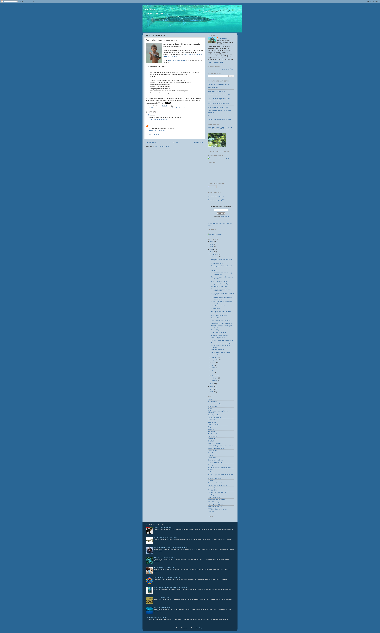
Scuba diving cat (216, 330)
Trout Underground (214, 497)
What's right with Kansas (219, 315)
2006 (212, 392)
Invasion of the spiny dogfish (163, 527)
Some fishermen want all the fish (218, 107)
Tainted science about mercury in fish (219, 119)
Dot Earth (211, 429)
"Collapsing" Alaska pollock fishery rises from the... (221, 298)
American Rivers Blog (214, 404)
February (215, 378)
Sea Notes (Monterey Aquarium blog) (219, 467)
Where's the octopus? (218, 306)
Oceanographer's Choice (215, 460)
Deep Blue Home (213, 424)
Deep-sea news (213, 427)
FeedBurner (225, 216)
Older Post (198, 142)
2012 (212, 247)
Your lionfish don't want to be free (157, 617)
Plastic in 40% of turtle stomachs (164, 567)
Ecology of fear (216, 318)
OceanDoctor (212, 457)
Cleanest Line (212, 422)
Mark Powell (223, 38)
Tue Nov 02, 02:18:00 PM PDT (158, 120)
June (213, 367)
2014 (212, 241)
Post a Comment (154, 134)
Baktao (210, 408)
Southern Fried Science (215, 478)
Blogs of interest (213, 87)
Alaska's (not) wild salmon (162, 597)
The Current (211, 487)
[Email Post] (172, 106)
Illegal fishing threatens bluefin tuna (222, 323)
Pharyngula (211, 465)
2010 (212, 252)
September (215, 360)
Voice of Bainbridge (214, 502)
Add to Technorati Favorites (216, 197)
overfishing (168, 108)
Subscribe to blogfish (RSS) (216, 200)
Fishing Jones (212, 436)
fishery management (157, 108)
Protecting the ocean (217, 349)
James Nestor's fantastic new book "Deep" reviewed (170, 587)
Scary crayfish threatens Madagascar (165, 537)
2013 (212, 244)
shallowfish (211, 472)
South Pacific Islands (178, 108)
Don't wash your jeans (218, 337)
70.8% (210, 399)
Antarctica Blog (212, 406)
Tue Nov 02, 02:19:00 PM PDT (158, 130)
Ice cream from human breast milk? (219, 95)
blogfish (148, 9)
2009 (212, 384)
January (214, 380)
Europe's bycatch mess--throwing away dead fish (221, 273)
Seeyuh (210, 469)
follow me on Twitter (228, 69)
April (213, 373)
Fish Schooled (212, 434)
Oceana (210, 455)
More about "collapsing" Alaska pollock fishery (220, 289)
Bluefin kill (214, 270)
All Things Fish (212, 401)
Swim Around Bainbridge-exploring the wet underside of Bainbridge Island (220, 128)
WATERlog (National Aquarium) (217, 509)
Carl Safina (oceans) (214, 417)
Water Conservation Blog (215, 504)
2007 (212, 389)
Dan (149, 115)
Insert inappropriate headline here (218, 103)
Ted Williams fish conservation (217, 485)
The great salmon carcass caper (221, 343)
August (214, 362)
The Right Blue (212, 490)
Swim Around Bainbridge (215, 483)
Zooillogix (211, 511)
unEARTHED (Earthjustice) (216, 499)
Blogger (201, 628)
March (214, 375)
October (214, 357)
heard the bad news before (176, 60)
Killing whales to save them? (217, 91)
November (215, 257)
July (213, 365)
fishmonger (211, 438)
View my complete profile (215, 62)
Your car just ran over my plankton (222, 340)
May (213, 370)
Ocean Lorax (212, 453)
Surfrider (210, 480)
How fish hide (215, 308)
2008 (212, 386)
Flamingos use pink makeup (220, 286)
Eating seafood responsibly (219, 284)
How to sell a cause (217, 263)
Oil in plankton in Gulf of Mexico (221, 320)
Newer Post (151, 142)
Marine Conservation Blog (216, 448)
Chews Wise (212, 419)
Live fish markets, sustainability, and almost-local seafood (219, 99)
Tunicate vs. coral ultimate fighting (218, 84)
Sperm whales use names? (162, 607)
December (215, 254)
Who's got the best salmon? (220, 335)
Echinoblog (211, 431)
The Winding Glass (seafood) (217, 492)
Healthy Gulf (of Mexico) (215, 443)
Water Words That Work (215, 506)
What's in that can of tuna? (219, 281)
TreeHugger (211, 495)
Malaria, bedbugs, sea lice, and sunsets (220, 446)
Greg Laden (211, 441)
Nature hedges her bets (218, 332)
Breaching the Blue (214, 415)
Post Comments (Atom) (162, 146)
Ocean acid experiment (215, 116)
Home (175, 142)
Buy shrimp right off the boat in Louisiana (167, 577)
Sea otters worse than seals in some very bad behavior (171, 547)
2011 (211, 249)
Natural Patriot (212, 450)
